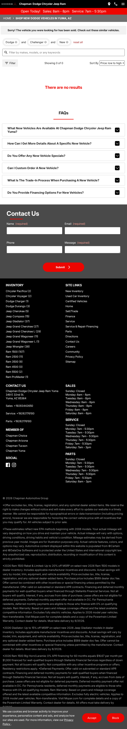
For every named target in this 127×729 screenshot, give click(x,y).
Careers (70, 346)
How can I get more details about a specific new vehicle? (49, 143)
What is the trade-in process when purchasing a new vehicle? (53, 180)
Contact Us (72, 341)
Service (70, 321)
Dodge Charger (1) (17, 301)
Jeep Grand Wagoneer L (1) (22, 341)
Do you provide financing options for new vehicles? (45, 192)
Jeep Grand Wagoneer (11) (22, 336)
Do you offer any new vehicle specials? (36, 155)
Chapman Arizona (17, 440)
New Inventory (74, 291)
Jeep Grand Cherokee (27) (22, 326)
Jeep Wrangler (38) (18, 346)
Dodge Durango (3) (18, 306)
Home (7, 18)
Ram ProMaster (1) (17, 377)
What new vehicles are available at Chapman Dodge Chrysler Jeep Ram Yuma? (59, 129)
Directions (71, 336)
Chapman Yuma (15, 450)
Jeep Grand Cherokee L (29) (23, 331)
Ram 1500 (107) (15, 351)
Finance (70, 316)
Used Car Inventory (77, 296)
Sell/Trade (71, 311)
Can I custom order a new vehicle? (33, 168)
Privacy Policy (74, 356)
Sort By (94, 63)
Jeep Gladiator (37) (18, 321)
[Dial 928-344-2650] (115, 4)
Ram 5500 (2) (14, 371)
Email (75, 223)
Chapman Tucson (16, 445)
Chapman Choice (16, 435)
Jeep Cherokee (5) (17, 311)
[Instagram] (14, 465)
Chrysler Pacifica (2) (18, 291)
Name (17, 223)
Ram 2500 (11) (14, 356)
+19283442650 (23, 405)
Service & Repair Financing (81, 326)
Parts (68, 331)
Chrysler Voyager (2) (19, 296)
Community (72, 351)
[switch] (123, 4)
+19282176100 (25, 413)
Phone (10, 242)
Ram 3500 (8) (14, 361)
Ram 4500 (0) (14, 366)
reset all (78, 42)
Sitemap (70, 361)
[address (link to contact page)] (109, 4)
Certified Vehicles (76, 301)
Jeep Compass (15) (17, 316)
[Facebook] (8, 465)
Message (77, 242)
